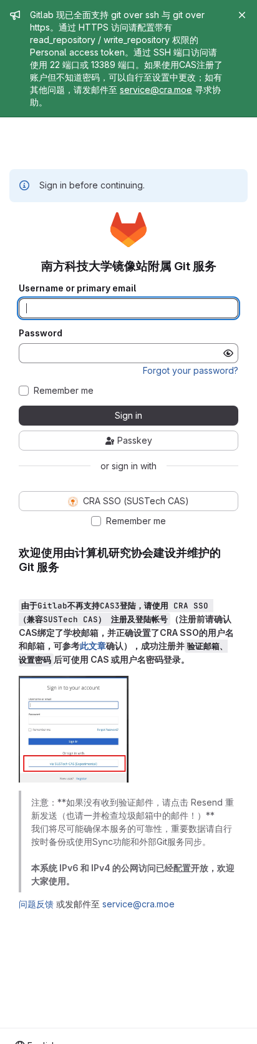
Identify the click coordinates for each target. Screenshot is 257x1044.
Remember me (64, 391)
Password (40, 333)
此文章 (93, 645)
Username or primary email (77, 288)
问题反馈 (36, 904)
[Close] (242, 14)
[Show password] (228, 353)
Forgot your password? (190, 370)
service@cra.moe (156, 89)
